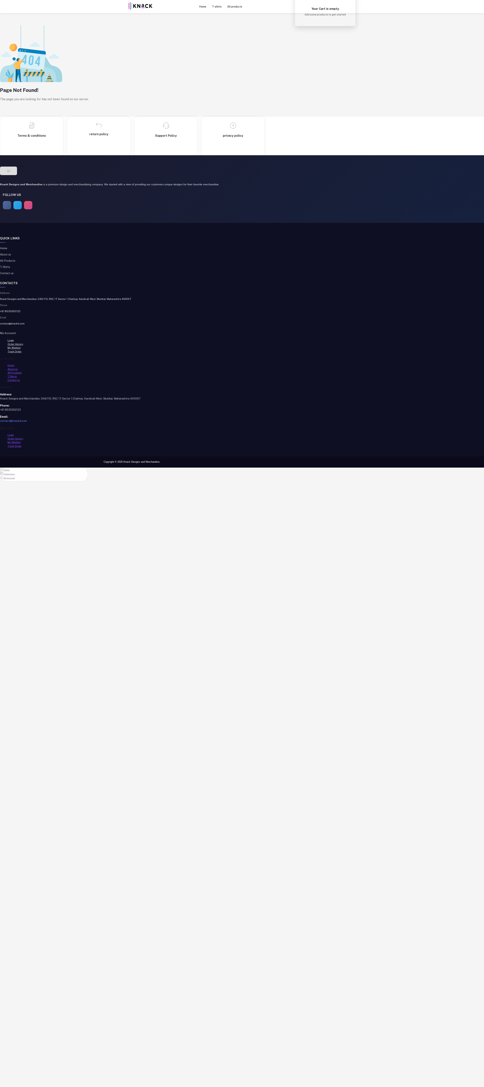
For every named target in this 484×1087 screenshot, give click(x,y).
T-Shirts (5, 266)
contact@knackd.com (12, 323)
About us (5, 254)
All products (234, 6)
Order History (15, 344)
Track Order (15, 351)
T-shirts (217, 6)
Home (202, 6)
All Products (7, 260)
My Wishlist (14, 347)
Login (11, 340)
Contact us (7, 273)
